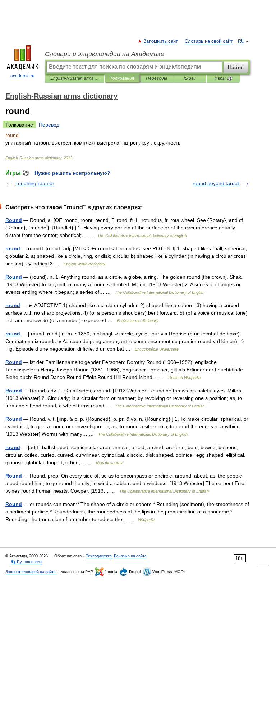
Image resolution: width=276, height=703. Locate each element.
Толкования (122, 78)
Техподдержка (99, 556)
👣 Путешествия (26, 562)
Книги (190, 78)
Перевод (49, 125)
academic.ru (22, 75)
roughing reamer (35, 183)
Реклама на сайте (130, 556)
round (12, 248)
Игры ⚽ (223, 78)
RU (241, 41)
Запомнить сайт (161, 41)
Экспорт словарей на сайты (30, 572)
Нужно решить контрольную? (72, 173)
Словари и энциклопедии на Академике (104, 54)
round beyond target (216, 183)
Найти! (236, 67)
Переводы (156, 78)
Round (13, 220)
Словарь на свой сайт (209, 41)
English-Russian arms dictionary (74, 78)
